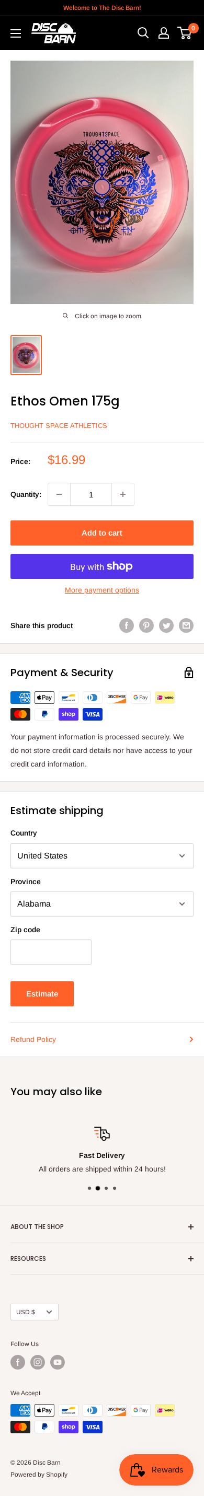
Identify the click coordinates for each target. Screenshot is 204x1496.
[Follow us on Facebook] (17, 1362)
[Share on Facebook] (126, 625)
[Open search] (143, 33)
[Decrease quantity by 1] (59, 494)
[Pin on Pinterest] (146, 625)
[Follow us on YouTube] (57, 1362)
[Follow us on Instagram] (37, 1362)
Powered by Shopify (38, 1474)
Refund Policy (33, 1039)
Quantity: (25, 494)
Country (23, 833)
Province (25, 881)
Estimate (42, 993)
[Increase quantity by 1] (123, 494)
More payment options (102, 590)
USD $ (25, 1312)
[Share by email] (186, 625)
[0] (184, 33)
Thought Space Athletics (58, 426)
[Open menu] (15, 33)
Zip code (25, 929)
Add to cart (102, 532)
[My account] (163, 33)
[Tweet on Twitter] (166, 625)
